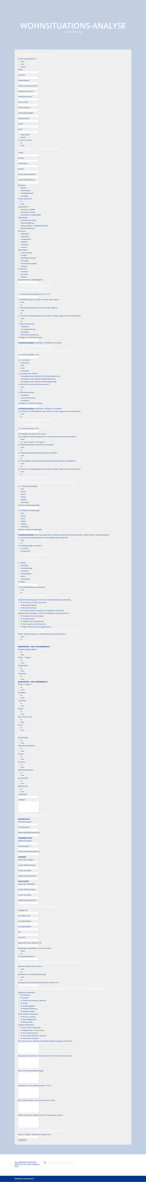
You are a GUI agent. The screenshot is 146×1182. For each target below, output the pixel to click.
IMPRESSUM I (19, 1179)
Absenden (22, 1140)
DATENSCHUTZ (29, 1179)
